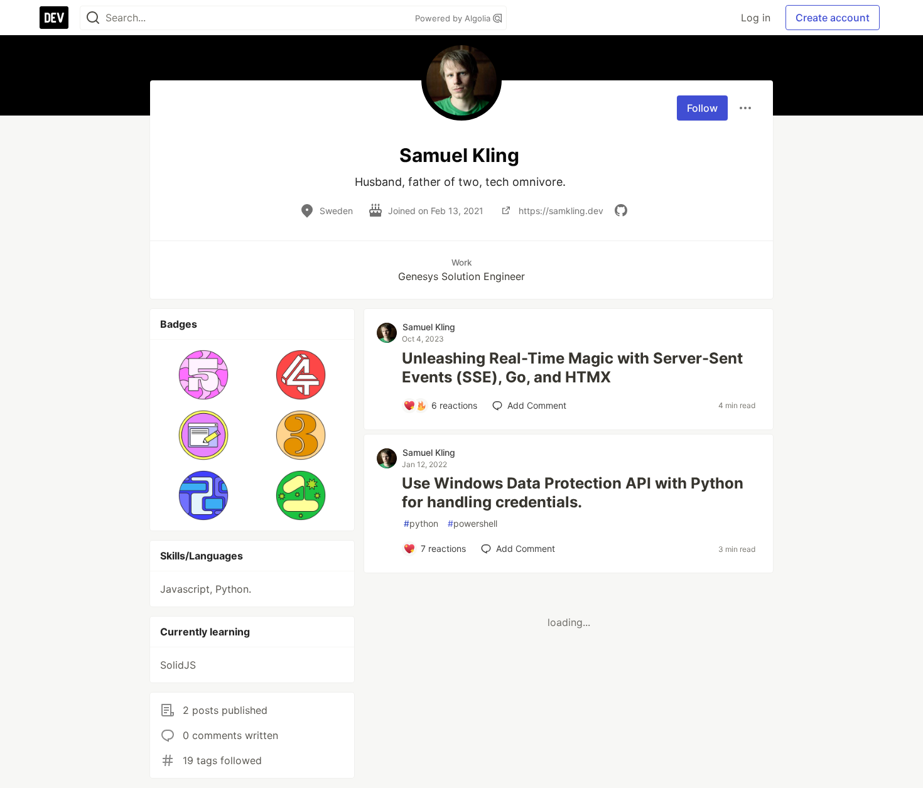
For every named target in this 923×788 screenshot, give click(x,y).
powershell (472, 523)
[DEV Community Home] (54, 17)
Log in (755, 17)
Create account (833, 17)
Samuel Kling (428, 326)
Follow (702, 108)
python (421, 523)
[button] (203, 375)
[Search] (92, 18)
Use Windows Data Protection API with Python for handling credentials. (572, 492)
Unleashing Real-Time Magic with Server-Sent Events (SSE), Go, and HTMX (572, 367)
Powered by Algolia (454, 18)
